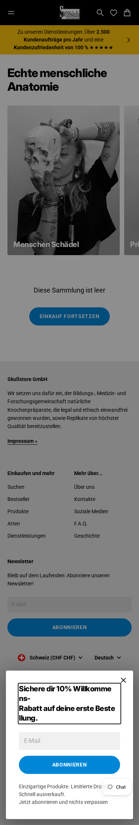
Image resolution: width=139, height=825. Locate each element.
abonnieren (69, 765)
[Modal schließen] (123, 680)
